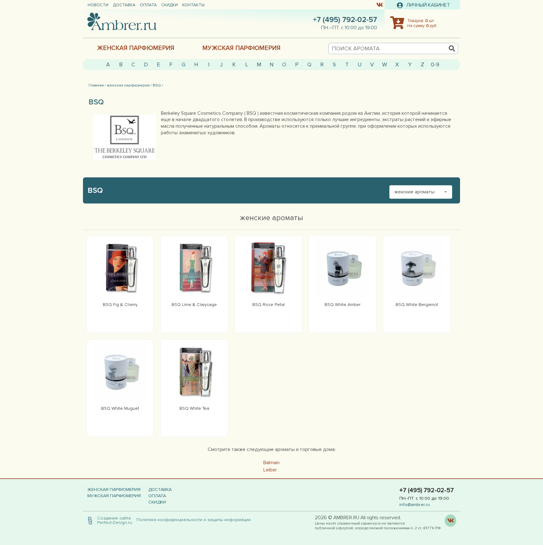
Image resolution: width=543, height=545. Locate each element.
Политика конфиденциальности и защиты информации (195, 519)
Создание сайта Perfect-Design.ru (114, 520)
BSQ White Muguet (120, 408)
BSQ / (158, 85)
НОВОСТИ (98, 5)
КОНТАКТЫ (193, 5)
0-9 (435, 64)
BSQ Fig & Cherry (120, 304)
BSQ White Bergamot (417, 304)
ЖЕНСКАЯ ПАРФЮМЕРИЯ (135, 48)
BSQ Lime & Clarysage (194, 304)
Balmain (271, 462)
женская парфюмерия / (129, 85)
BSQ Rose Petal (268, 304)
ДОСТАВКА (124, 5)
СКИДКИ (169, 5)
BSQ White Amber (342, 304)
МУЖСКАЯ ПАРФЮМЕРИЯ (241, 48)
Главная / (97, 85)
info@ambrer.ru (414, 504)
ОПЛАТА (148, 5)
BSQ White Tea (194, 408)
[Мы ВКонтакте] (379, 4)
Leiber (270, 470)
